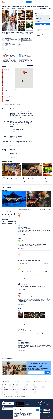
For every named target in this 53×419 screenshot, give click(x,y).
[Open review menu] (50, 215)
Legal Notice (27, 404)
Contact (26, 402)
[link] (11, 174)
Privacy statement (16, 376)
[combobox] (16, 2)
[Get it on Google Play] (20, 403)
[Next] (51, 174)
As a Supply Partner (46, 402)
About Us (39, 402)
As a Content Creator (46, 404)
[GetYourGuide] (3, 2)
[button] (5, 8)
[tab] (8, 381)
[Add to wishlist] (20, 164)
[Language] (46, 2)
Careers (39, 404)
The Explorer (39, 412)
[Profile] (49, 2)
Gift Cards (40, 409)
